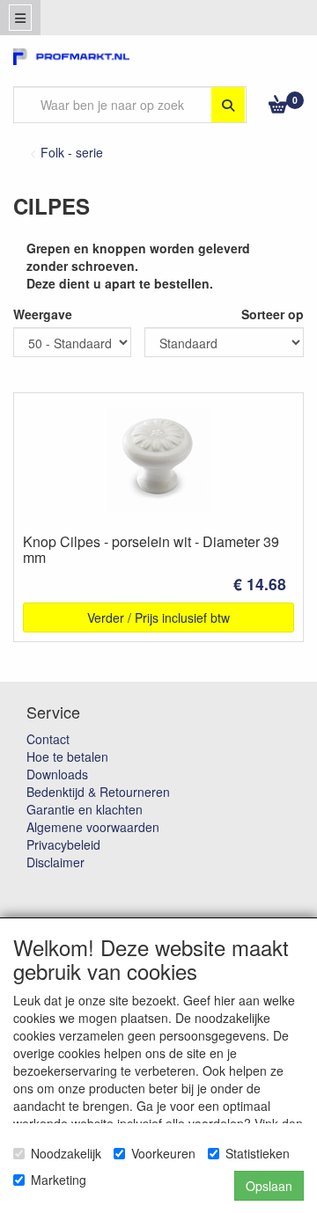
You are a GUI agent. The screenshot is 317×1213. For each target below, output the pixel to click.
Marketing (58, 1179)
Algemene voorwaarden (92, 827)
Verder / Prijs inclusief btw (158, 617)
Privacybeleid (63, 844)
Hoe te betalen (67, 756)
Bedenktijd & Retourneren (98, 791)
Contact (48, 739)
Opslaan (269, 1186)
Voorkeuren (163, 1153)
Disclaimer (55, 862)
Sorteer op (272, 314)
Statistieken (257, 1153)
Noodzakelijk (66, 1153)
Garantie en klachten (84, 809)
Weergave (42, 314)
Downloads (57, 774)
